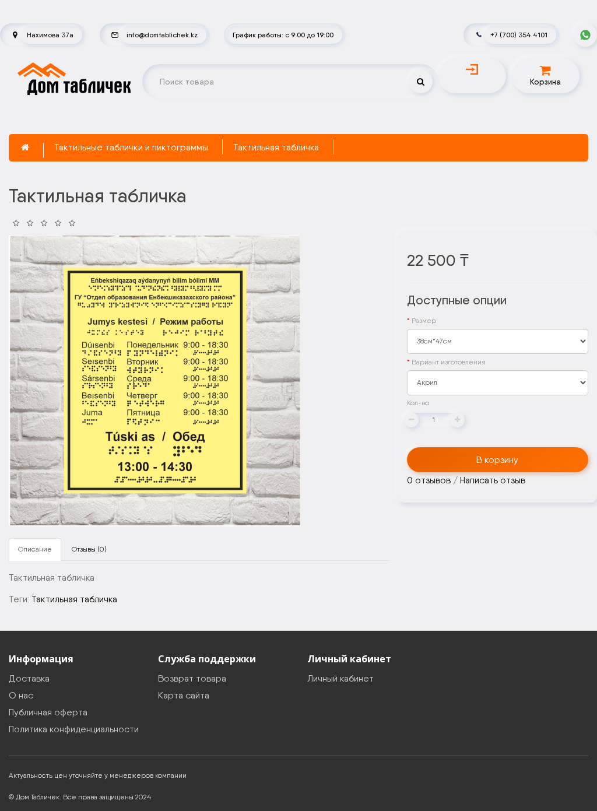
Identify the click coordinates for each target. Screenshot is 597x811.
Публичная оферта (48, 712)
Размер (424, 321)
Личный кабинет (340, 678)
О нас (21, 695)
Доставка (29, 678)
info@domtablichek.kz (162, 34)
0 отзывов (429, 480)
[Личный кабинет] (472, 69)
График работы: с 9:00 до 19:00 (283, 34)
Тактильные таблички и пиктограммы (131, 147)
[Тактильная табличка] (154, 380)
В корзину (497, 459)
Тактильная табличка (276, 147)
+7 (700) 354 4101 (518, 34)
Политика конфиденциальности (74, 729)
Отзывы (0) (89, 549)
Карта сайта (183, 695)
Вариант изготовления (449, 362)
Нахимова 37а (50, 34)
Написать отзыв (492, 480)
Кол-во (418, 403)
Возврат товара (192, 678)
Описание (35, 549)
